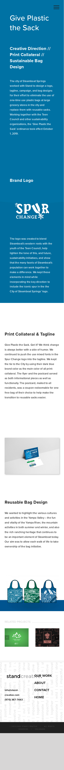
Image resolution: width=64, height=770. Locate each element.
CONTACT (41, 690)
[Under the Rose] (47, 637)
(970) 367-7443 (14, 699)
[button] (7, 637)
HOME (39, 697)
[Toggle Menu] (57, 7)
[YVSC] (17, 637)
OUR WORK (43, 676)
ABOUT (40, 683)
